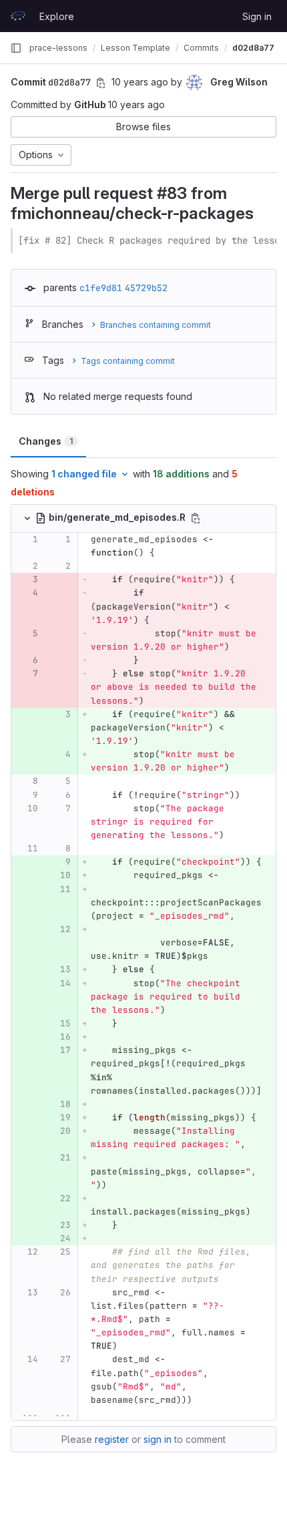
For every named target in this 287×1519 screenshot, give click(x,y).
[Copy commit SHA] (101, 83)
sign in (158, 1439)
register (112, 1439)
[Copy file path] (196, 518)
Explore (56, 16)
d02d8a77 (253, 48)
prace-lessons (58, 48)
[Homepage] (18, 16)
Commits (201, 48)
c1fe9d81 (100, 288)
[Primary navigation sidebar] (16, 48)
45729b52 (146, 288)
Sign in (257, 16)
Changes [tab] (46, 441)
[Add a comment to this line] (11, 546)
